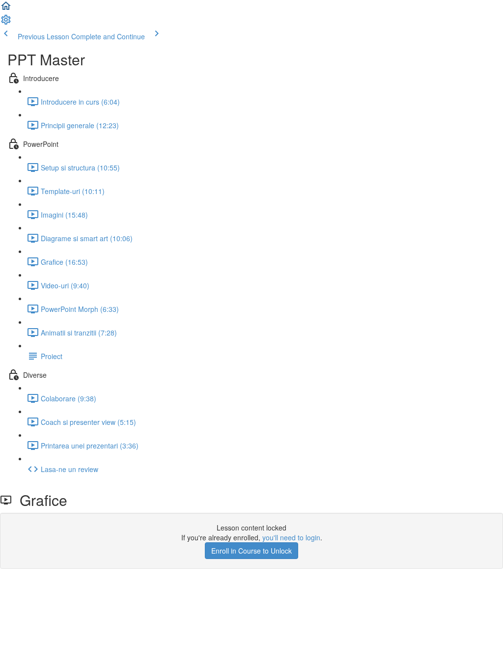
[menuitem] (6, 23)
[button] (6, 9)
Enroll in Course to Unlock (251, 551)
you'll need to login (291, 537)
